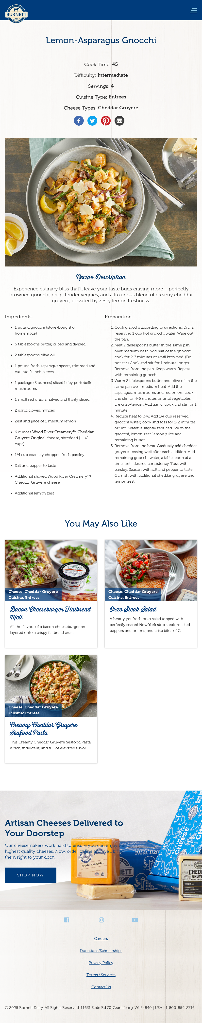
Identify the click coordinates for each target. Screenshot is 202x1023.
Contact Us (101, 987)
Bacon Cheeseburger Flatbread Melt (50, 613)
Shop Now (30, 875)
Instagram (101, 920)
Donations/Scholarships (101, 950)
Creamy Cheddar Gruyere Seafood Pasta (43, 728)
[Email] (119, 121)
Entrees (117, 97)
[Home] (16, 17)
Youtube (135, 920)
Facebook (67, 920)
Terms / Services (101, 975)
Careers (101, 938)
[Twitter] (92, 121)
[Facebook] (79, 121)
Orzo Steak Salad (133, 609)
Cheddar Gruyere (118, 108)
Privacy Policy (101, 963)
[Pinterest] (106, 121)
